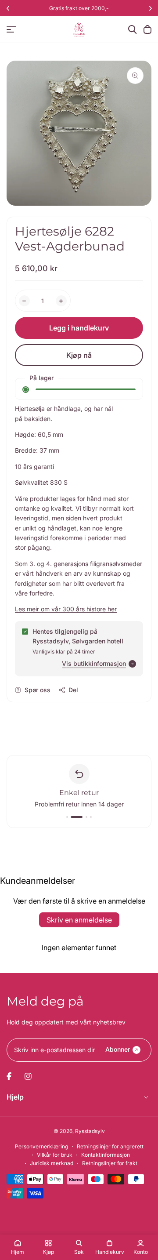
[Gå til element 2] (72, 817)
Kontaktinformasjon (105, 1154)
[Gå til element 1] (67, 817)
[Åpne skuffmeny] (11, 29)
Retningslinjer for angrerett (110, 1146)
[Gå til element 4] (91, 817)
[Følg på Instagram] (28, 1076)
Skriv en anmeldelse (79, 919)
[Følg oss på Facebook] (9, 1076)
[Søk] (132, 29)
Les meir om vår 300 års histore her (66, 609)
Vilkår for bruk (54, 1154)
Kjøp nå (79, 355)
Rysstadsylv (90, 1131)
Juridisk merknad (51, 1163)
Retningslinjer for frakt (109, 1163)
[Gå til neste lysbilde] (150, 8)
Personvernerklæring (41, 1146)
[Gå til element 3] (81, 817)
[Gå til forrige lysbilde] (7, 8)
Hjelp (15, 1097)
